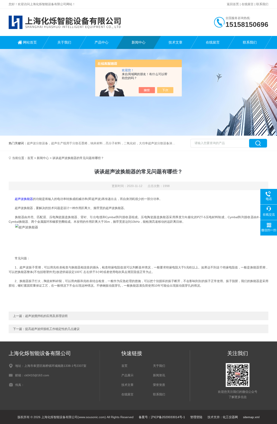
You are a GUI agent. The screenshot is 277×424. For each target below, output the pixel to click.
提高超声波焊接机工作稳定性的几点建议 (52, 329)
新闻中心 (138, 42)
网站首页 (30, 42)
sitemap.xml (251, 417)
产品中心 (101, 42)
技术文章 (175, 42)
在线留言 (248, 4)
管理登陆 (196, 417)
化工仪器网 (230, 417)
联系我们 (262, 4)
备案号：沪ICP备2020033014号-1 (162, 417)
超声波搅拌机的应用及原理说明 (46, 316)
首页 (30, 158)
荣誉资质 (159, 385)
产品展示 (127, 375)
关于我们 (64, 42)
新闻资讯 (159, 375)
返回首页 (233, 4)
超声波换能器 (24, 199)
